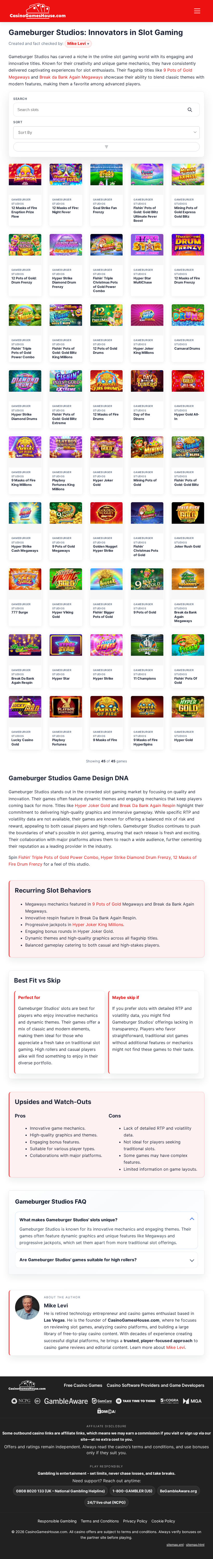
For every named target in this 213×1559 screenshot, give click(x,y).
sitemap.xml (175, 1545)
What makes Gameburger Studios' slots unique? (68, 1219)
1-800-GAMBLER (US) (132, 1491)
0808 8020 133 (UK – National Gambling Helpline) (60, 1491)
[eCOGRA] (169, 1401)
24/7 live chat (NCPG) (106, 1502)
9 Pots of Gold (106, 904)
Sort (17, 122)
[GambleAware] (66, 1401)
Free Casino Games (83, 1385)
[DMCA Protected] (106, 1411)
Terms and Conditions (100, 1521)
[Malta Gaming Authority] (192, 1401)
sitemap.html (195, 1545)
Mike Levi (76, 43)
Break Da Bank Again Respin (147, 805)
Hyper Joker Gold (92, 805)
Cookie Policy (163, 1521)
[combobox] (106, 132)
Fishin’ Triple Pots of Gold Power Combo (58, 857)
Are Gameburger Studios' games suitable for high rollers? (78, 1259)
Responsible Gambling (57, 1521)
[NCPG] (20, 1401)
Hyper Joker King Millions (97, 924)
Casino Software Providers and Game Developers (155, 1385)
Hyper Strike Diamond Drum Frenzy (136, 857)
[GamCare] (102, 1401)
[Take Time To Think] (136, 1401)
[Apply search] (190, 109)
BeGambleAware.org (178, 1491)
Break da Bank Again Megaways (71, 77)
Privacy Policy (135, 1521)
